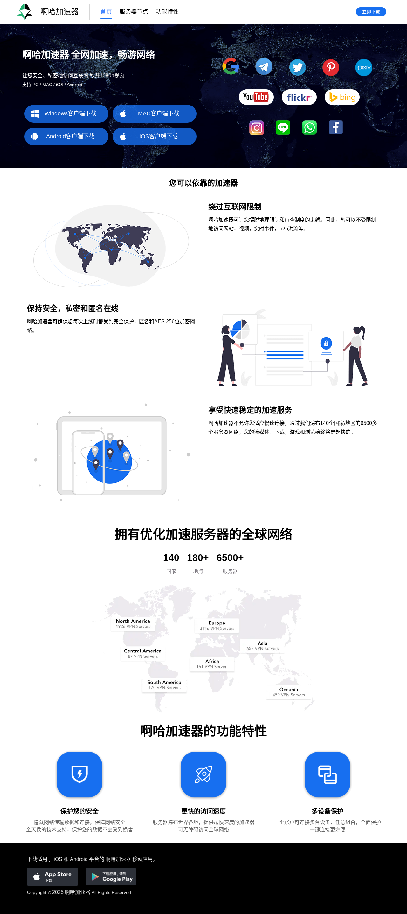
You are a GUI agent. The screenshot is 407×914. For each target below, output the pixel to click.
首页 (106, 12)
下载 (32, 859)
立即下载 (371, 11)
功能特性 (167, 12)
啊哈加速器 (77, 892)
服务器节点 (134, 12)
